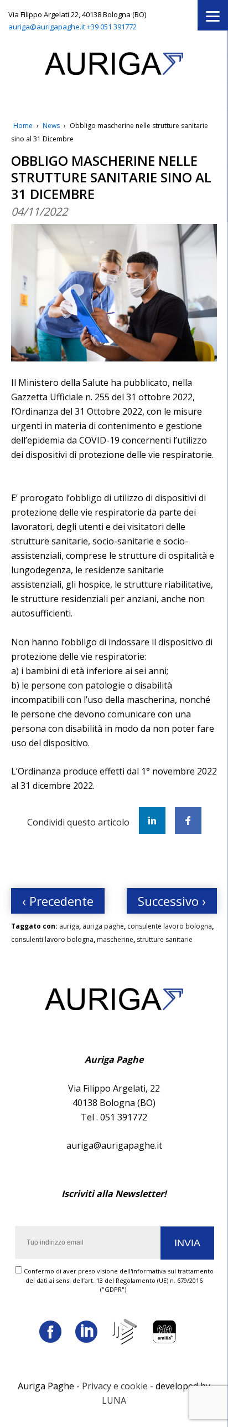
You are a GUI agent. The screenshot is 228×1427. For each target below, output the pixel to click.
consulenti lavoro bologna (52, 939)
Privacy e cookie (115, 1386)
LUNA (114, 1400)
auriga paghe (103, 926)
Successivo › (172, 901)
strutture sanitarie (165, 939)
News (51, 125)
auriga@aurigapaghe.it (46, 27)
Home (23, 125)
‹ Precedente (58, 901)
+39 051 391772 (112, 27)
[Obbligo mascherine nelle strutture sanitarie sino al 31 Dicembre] (114, 292)
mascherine (115, 939)
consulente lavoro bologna (169, 926)
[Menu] (213, 15)
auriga (69, 926)
